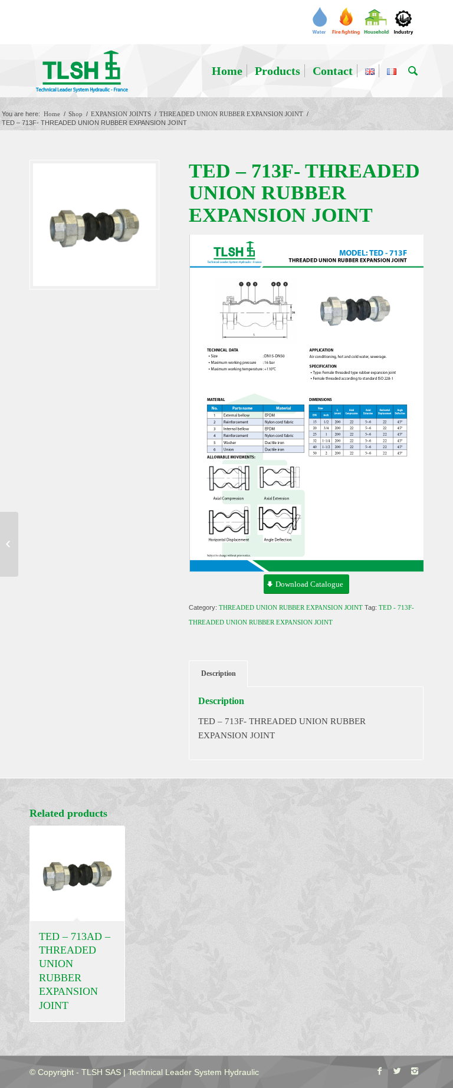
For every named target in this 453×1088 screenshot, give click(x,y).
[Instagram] (415, 1071)
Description (218, 673)
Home (52, 113)
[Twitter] (397, 1071)
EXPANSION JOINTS (121, 113)
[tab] (218, 673)
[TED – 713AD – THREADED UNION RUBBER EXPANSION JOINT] (9, 544)
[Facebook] (379, 1071)
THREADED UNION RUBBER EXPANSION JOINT (231, 113)
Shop (75, 113)
